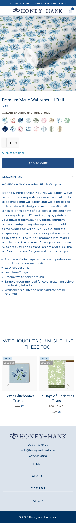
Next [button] (68, 53)
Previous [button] (7, 53)
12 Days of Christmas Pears (56, 401)
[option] (38, 53)
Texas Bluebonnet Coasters (19, 398)
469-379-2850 (38, 456)
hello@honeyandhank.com (38, 450)
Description (12, 176)
